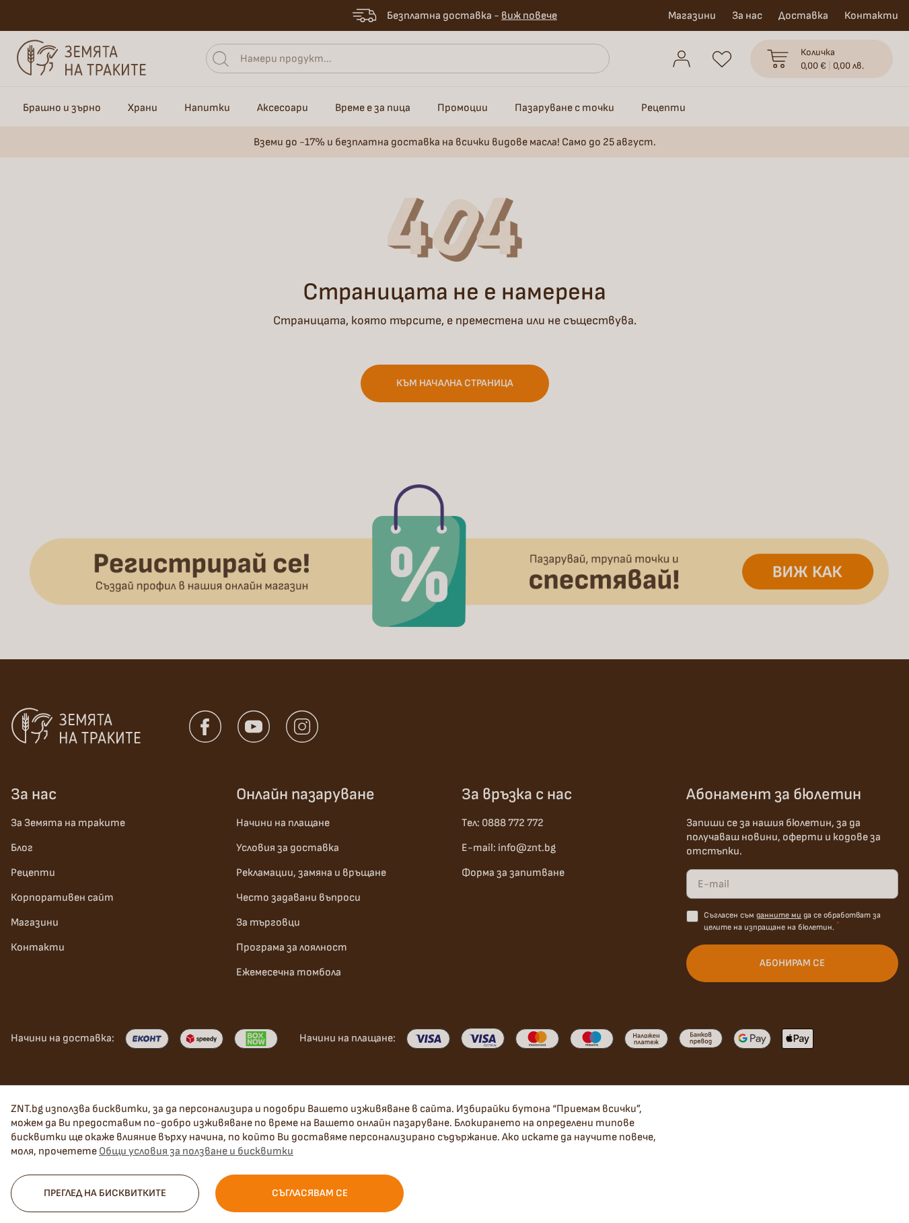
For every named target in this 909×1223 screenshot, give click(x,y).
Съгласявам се (310, 1193)
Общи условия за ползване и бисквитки (196, 1151)
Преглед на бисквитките (105, 1193)
